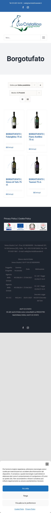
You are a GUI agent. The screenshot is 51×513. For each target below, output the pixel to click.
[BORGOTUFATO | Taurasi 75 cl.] (37, 165)
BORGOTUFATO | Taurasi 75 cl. (37, 180)
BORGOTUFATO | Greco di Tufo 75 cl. (14, 182)
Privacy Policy (30, 509)
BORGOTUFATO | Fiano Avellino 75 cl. (37, 137)
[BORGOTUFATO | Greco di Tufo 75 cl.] (14, 165)
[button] (47, 464)
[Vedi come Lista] (27, 99)
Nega (25, 496)
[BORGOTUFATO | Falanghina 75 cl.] (14, 120)
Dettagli (10, 147)
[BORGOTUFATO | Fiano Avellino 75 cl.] (37, 120)
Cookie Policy (19, 509)
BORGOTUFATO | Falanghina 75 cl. (14, 135)
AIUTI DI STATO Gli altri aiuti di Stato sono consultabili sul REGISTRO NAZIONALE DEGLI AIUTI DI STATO (25, 312)
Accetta (25, 488)
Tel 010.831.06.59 (15, 3)
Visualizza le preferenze (25, 503)
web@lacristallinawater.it (33, 3)
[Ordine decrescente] (40, 85)
